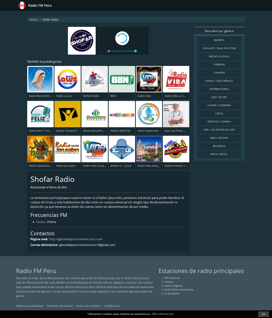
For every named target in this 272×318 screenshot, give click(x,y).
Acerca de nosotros (88, 306)
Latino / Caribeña (219, 105)
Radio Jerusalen (66, 165)
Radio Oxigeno (173, 285)
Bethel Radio (91, 96)
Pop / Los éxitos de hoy (219, 129)
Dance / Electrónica (219, 80)
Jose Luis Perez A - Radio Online (184, 130)
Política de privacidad (29, 306)
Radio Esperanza (148, 130)
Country (219, 72)
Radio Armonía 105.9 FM (180, 165)
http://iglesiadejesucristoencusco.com (75, 239)
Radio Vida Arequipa (150, 165)
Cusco (40, 222)
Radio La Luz (64, 96)
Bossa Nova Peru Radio (97, 130)
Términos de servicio (60, 306)
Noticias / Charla (219, 121)
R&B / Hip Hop (219, 137)
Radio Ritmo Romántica (178, 289)
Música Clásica (219, 56)
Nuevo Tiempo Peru (68, 130)
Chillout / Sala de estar (219, 48)
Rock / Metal (219, 154)
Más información (163, 314)
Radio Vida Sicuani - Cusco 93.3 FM (104, 165)
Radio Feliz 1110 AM (41, 130)
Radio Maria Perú (40, 96)
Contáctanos (112, 306)
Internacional (219, 89)
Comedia (219, 64)
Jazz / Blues (219, 97)
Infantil (219, 40)
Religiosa (219, 146)
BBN (113, 96)
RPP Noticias (172, 278)
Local (219, 113)
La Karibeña (171, 293)
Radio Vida (144, 96)
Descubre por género (219, 31)
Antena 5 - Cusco (120, 165)
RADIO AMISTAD (120, 130)
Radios (33, 19)
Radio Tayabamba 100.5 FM (46, 165)
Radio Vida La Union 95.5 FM (182, 96)
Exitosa (168, 282)
